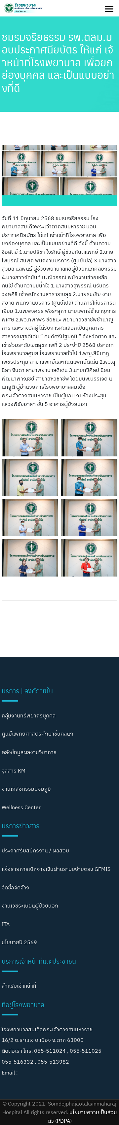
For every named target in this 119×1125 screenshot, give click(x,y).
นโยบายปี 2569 (19, 942)
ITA (6, 924)
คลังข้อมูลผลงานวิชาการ (29, 752)
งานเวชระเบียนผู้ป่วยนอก (30, 905)
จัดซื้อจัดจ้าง (15, 887)
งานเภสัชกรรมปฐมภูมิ (26, 788)
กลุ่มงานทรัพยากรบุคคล (29, 715)
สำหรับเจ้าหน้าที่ (19, 985)
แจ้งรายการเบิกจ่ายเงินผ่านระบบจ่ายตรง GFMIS (56, 869)
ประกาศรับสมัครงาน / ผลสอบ (35, 850)
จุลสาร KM (13, 770)
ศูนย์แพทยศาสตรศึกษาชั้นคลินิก (37, 733)
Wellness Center (21, 807)
